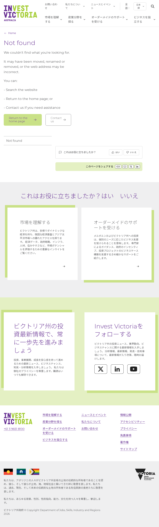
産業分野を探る (52, 422)
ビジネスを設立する (55, 440)
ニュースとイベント (101, 6)
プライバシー (128, 428)
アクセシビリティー (132, 422)
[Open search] (152, 6)
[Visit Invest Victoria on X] (100, 369)
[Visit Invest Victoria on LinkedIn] (117, 369)
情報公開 (125, 415)
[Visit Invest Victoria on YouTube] (133, 369)
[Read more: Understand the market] (42, 266)
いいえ (133, 152)
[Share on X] (131, 166)
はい (117, 152)
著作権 (124, 442)
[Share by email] (125, 166)
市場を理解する (52, 415)
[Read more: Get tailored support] (116, 266)
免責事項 (125, 435)
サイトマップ (128, 449)
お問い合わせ (51, 6)
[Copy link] (118, 166)
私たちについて (72, 6)
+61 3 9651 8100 (14, 429)
